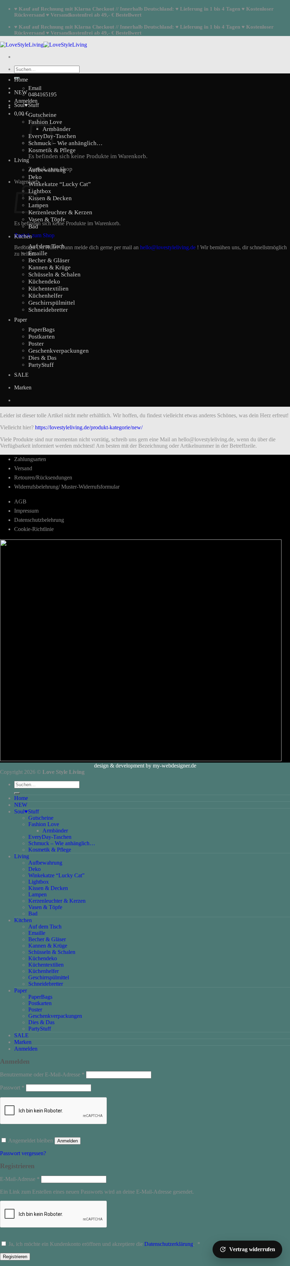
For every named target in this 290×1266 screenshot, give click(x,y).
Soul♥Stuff (26, 105)
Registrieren (15, 1256)
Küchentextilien (48, 288)
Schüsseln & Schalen (54, 274)
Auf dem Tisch (46, 246)
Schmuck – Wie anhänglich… (65, 143)
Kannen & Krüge (49, 267)
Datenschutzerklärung (168, 1244)
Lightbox (39, 191)
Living (21, 160)
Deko (35, 177)
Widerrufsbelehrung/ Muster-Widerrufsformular (67, 487)
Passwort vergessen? (23, 1153)
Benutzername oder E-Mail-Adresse (42, 1074)
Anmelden (67, 1140)
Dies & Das (42, 357)
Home (21, 80)
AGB (20, 501)
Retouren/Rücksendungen (43, 477)
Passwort (12, 1088)
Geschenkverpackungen (58, 350)
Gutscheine (42, 115)
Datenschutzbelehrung (39, 520)
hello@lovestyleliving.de (168, 247)
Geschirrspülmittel (51, 302)
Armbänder (56, 129)
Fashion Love (43, 824)
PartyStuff (41, 365)
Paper (20, 320)
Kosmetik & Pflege (52, 150)
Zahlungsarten (30, 459)
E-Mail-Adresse (20, 1179)
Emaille (37, 253)
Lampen (37, 894)
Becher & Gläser (49, 260)
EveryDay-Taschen (49, 837)
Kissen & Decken (50, 198)
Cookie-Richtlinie (34, 529)
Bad (33, 226)
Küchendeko (44, 281)
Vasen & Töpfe (46, 219)
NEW (20, 92)
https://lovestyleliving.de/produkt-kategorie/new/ (89, 427)
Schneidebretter (48, 309)
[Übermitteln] (17, 793)
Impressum (26, 511)
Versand (23, 468)
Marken (22, 387)
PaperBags (41, 329)
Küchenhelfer (45, 295)
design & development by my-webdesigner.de (145, 766)
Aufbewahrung (47, 170)
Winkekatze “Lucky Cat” (59, 184)
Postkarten (41, 336)
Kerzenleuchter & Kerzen (60, 212)
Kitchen (23, 236)
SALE (21, 375)
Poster (36, 343)
